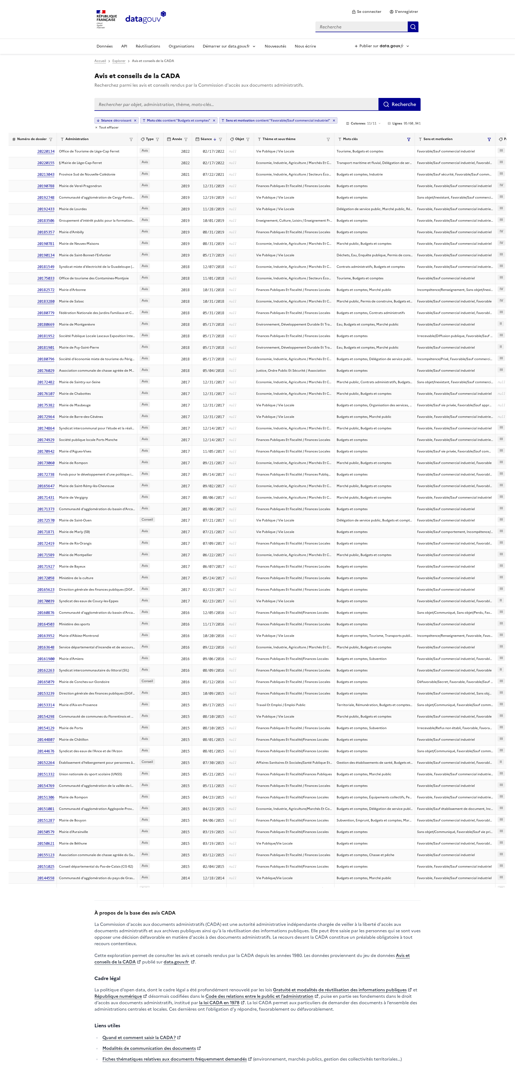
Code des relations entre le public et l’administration (259, 996)
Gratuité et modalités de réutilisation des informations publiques (340, 989)
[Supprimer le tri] (135, 120)
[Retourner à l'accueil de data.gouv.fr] (146, 19)
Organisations (181, 46)
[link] (366, 11)
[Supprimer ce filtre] (214, 120)
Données (105, 46)
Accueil (100, 61)
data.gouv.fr (177, 962)
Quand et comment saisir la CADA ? (139, 1037)
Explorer (119, 61)
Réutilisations (148, 46)
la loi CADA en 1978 (219, 1002)
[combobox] (366, 26)
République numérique (118, 996)
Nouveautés (275, 46)
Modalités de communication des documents (149, 1048)
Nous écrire (305, 46)
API (124, 46)
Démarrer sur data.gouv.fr (226, 46)
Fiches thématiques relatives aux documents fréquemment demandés (174, 1059)
